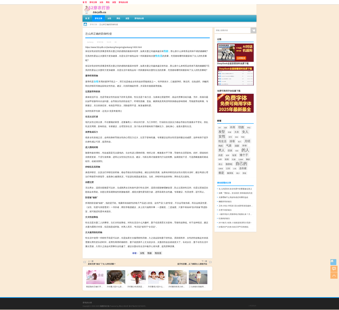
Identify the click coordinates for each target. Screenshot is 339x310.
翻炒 (248, 159)
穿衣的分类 (123, 2)
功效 (241, 127)
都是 (221, 173)
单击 (248, 127)
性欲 (166, 51)
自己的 (241, 163)
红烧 (233, 159)
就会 (236, 137)
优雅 (225, 127)
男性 (108, 2)
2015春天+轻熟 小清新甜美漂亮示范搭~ (235, 222)
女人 (245, 131)
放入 (239, 141)
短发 (234, 155)
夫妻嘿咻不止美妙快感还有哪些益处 (233, 197)
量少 (238, 173)
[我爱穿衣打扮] (96, 5)
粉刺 (227, 159)
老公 (220, 164)
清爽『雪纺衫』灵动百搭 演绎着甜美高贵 (236, 193)
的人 (245, 149)
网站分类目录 (123, 306)
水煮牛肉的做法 (225, 210)
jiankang (90, 42)
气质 (228, 145)
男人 (221, 150)
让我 (234, 169)
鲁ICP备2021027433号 (137, 306)
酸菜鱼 (230, 173)
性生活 (158, 55)
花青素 (220, 169)
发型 (114, 2)
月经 (247, 141)
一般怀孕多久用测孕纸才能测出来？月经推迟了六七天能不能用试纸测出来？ (236, 214)
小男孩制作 (252, 305)
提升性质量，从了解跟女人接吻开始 (192, 263)
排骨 (232, 141)
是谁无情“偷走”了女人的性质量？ (102, 263)
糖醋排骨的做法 (225, 201)
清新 (237, 145)
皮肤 (227, 155)
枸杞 (220, 145)
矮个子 (244, 155)
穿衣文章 (93, 2)
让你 (228, 168)
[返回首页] (333, 262)
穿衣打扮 (93, 24)
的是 (220, 155)
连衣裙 (242, 168)
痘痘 (236, 151)
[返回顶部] (333, 275)
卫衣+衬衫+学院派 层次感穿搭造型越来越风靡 (236, 205)
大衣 (236, 131)
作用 (232, 127)
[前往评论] (333, 269)
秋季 (220, 159)
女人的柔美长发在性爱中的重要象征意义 (235, 188)
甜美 (244, 145)
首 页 (85, 2)
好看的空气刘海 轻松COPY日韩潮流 (233, 226)
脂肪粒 (229, 164)
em (219, 127)
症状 (230, 150)
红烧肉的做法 (224, 218)
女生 (230, 137)
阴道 (244, 173)
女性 (101, 2)
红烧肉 (241, 159)
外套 (229, 132)
